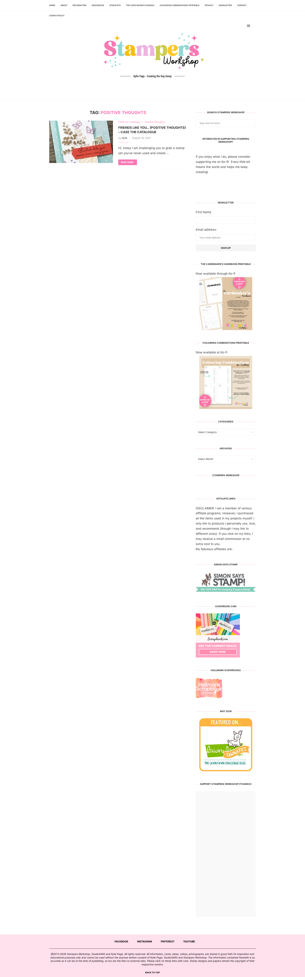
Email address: (206, 229)
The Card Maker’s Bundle (140, 5)
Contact (241, 5)
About (64, 5)
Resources (98, 5)
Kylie (124, 137)
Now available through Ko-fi (215, 273)
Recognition (79, 5)
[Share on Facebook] (151, 169)
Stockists (115, 5)
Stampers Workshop (225, 475)
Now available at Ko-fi (211, 352)
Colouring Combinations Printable (179, 5)
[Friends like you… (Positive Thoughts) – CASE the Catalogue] (81, 142)
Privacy (209, 5)
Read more (127, 162)
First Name (203, 212)
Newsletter (225, 5)
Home (52, 5)
